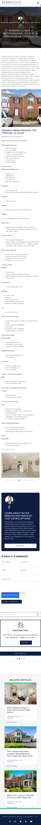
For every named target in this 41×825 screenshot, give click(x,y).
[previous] (3, 465)
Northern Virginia (12, 722)
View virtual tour (19, 260)
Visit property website (8, 449)
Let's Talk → (20, 546)
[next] (37, 465)
